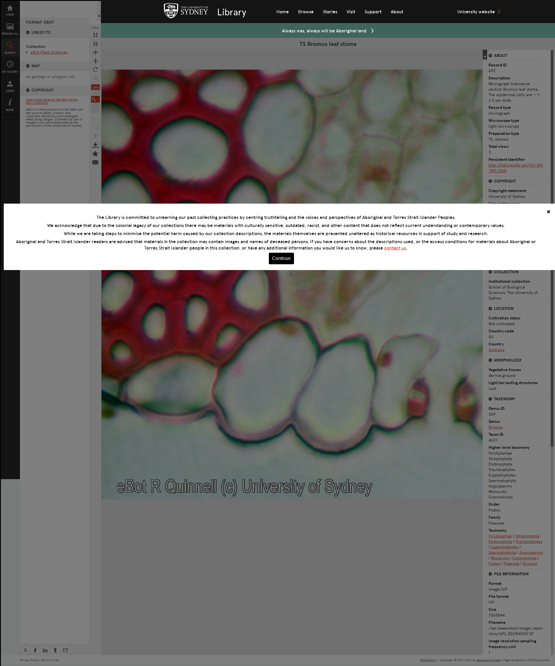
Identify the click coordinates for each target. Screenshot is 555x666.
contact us (395, 248)
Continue (281, 258)
